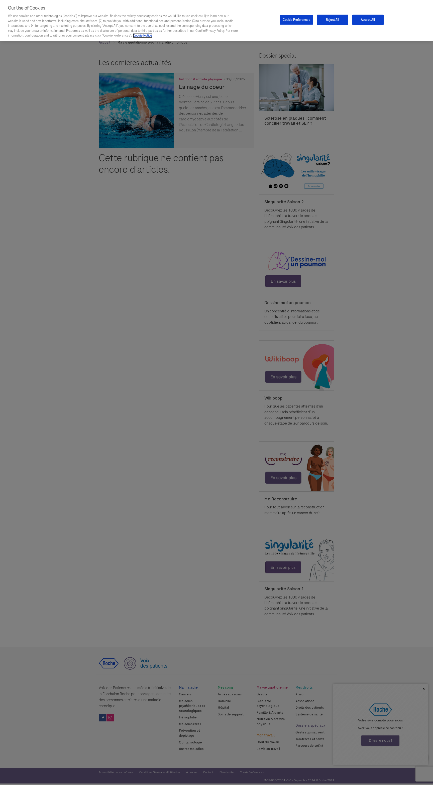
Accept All (368, 20)
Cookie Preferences (296, 20)
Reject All (332, 20)
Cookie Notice (142, 35)
